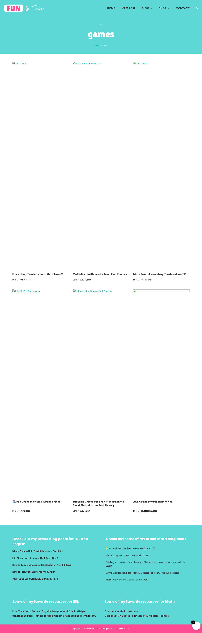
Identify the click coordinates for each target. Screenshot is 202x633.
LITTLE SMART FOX (121, 629)
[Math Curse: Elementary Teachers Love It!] (161, 165)
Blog (145, 8)
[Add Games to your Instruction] (161, 392)
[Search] (197, 8)
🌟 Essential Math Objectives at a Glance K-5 (130, 548)
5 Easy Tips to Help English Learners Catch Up (37, 551)
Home (111, 8)
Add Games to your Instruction (152, 501)
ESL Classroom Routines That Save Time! (35, 558)
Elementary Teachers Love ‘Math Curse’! (37, 274)
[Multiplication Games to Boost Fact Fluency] (101, 165)
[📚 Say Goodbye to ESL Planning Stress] (40, 392)
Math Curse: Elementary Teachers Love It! (159, 274)
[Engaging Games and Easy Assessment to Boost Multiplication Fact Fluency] (101, 392)
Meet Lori (128, 8)
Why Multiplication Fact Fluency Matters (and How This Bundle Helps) (143, 572)
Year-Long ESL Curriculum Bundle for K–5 (35, 578)
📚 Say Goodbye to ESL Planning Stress (36, 501)
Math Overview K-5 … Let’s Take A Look (126, 579)
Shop (162, 8)
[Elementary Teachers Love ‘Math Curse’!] (40, 165)
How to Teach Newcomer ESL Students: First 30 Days (41, 565)
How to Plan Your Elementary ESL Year (33, 571)
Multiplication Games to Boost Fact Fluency (100, 274)
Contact (183, 8)
